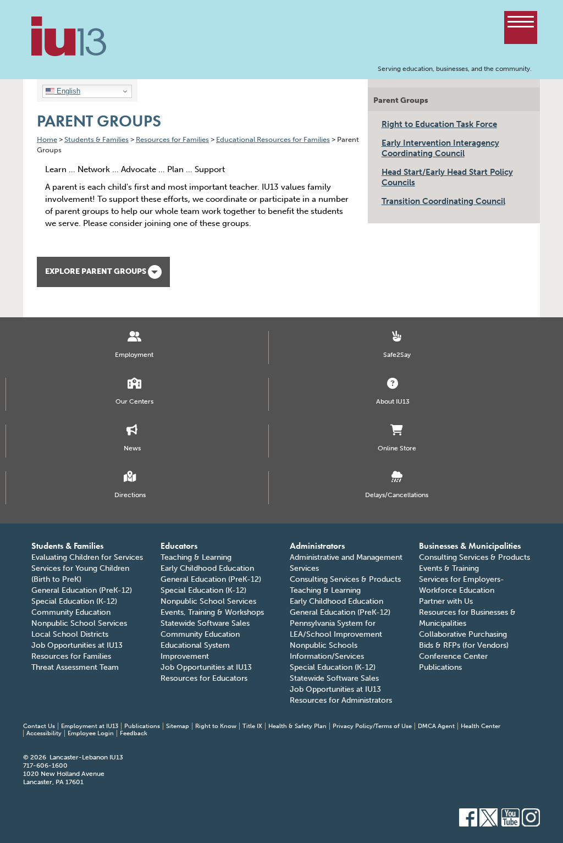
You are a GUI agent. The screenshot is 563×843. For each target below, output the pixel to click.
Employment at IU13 (89, 726)
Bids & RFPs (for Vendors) (464, 645)
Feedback (133, 733)
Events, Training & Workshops (212, 612)
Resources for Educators (204, 678)
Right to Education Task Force (439, 124)
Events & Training (449, 568)
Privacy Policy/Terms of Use (372, 726)
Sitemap (177, 726)
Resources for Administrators (341, 700)
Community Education (71, 612)
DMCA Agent (436, 726)
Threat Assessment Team (75, 667)
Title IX (252, 726)
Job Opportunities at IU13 (77, 645)
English (67, 91)
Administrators (317, 546)
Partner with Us (446, 601)
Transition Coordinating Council (443, 201)
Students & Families (67, 546)
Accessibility (44, 733)
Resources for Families (71, 656)
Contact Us (39, 726)
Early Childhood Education (207, 568)
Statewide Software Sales (205, 623)
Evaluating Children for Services (87, 557)
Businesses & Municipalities (470, 546)
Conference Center (453, 656)
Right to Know (215, 726)
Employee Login (91, 733)
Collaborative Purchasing (463, 634)
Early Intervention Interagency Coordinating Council (440, 148)
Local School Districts (69, 634)
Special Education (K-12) (74, 601)
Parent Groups (400, 100)
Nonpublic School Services (79, 623)
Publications (440, 667)
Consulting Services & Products (345, 579)
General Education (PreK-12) (81, 590)
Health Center (480, 726)
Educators (179, 546)
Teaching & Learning (196, 557)
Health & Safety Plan (297, 726)
